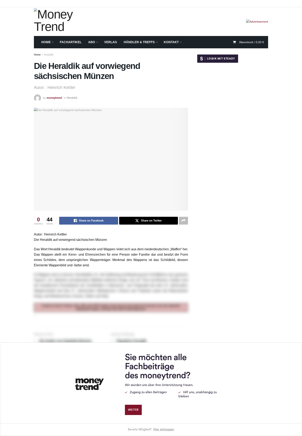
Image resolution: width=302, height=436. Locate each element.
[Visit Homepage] (66, 21)
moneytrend (54, 97)
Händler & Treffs (139, 42)
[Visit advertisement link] (257, 21)
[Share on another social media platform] (183, 221)
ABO (91, 42)
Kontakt (171, 42)
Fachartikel (71, 42)
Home (46, 42)
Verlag (110, 42)
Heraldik (48, 54)
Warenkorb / (251, 42)
